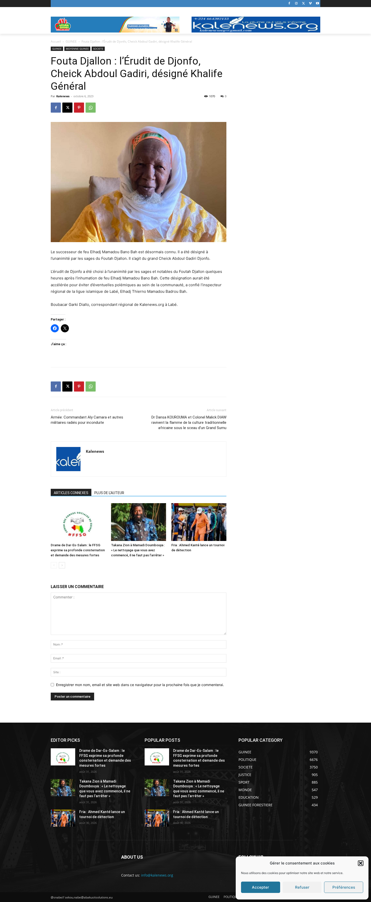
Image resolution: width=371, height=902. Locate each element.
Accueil (56, 41)
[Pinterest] (79, 108)
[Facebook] (289, 4)
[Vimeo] (310, 4)
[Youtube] (317, 4)
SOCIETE (98, 48)
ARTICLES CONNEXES (71, 493)
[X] (303, 4)
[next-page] (62, 565)
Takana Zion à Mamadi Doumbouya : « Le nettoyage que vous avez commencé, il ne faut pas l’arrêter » (138, 550)
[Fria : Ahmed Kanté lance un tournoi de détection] (198, 522)
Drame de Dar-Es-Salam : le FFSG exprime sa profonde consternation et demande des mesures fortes (78, 550)
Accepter (260, 887)
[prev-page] (54, 565)
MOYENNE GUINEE (77, 48)
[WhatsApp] (91, 108)
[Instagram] (296, 4)
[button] (360, 863)
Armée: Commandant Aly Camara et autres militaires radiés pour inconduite (87, 420)
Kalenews (62, 96)
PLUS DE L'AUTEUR (109, 493)
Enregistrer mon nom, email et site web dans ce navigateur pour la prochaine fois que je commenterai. (140, 685)
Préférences (343, 887)
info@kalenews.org (157, 875)
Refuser (302, 887)
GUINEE (71, 41)
